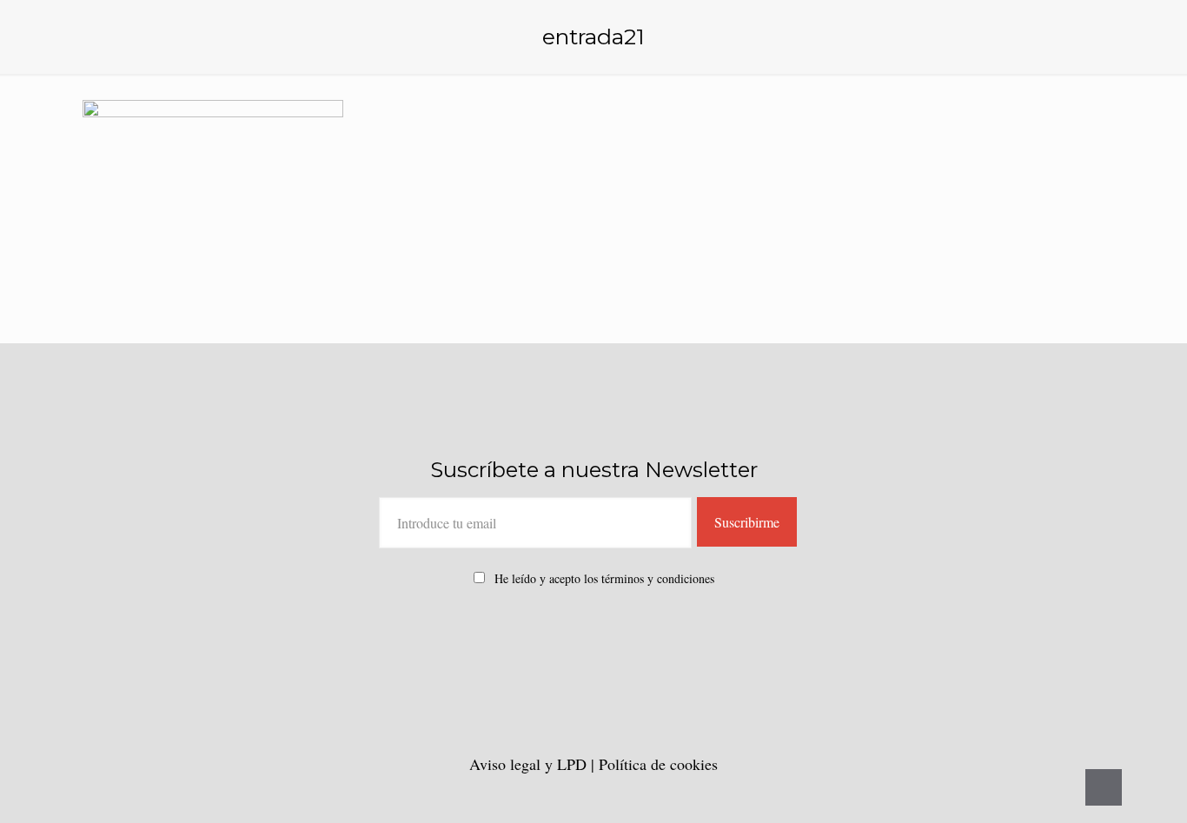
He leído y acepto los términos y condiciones (604, 578)
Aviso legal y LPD (530, 763)
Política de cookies (658, 763)
